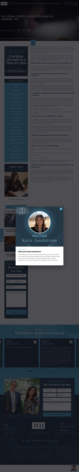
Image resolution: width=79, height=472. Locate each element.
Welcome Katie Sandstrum (29, 251)
